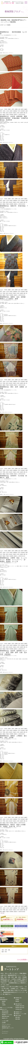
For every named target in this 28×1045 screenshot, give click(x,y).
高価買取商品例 (5, 1012)
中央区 (5, 109)
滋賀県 (21, 112)
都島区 (4, 114)
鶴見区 (15, 114)
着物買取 (4, 1001)
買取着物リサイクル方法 (7, 1014)
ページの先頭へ (22, 959)
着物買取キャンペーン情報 (20, 1013)
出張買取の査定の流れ (19, 1005)
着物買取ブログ (18, 1012)
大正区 (7, 111)
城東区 (25, 109)
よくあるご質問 (5, 1020)
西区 (25, 112)
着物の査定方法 (18, 1004)
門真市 (7, 114)
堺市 (1, 111)
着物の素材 (17, 1017)
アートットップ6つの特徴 (7, 1007)
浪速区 (14, 112)
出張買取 (17, 999)
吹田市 (22, 109)
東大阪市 (10, 112)
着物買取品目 (4, 999)
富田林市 (23, 111)
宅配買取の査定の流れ (19, 1007)
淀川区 (18, 112)
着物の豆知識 (18, 1015)
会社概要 (4, 1022)
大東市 (4, 111)
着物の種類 (17, 1019)
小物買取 (4, 1004)
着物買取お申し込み (6, 1026)
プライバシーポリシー (6, 1024)
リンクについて (5, 1031)
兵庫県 (16, 109)
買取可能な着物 (5, 1011)
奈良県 (11, 111)
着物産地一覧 (4, 1018)
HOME (3, 997)
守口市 (19, 111)
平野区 (4, 112)
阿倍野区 (11, 114)
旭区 (7, 112)
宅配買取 (15, 111)
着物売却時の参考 (5, 1016)
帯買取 (3, 1003)
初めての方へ (4, 1009)
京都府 (9, 109)
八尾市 (12, 109)
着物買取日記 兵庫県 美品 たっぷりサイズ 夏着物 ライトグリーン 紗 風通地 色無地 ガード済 (13, 559)
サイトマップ (4, 1033)
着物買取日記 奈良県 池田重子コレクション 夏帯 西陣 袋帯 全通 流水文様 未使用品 (13, 652)
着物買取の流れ (18, 997)
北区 (19, 109)
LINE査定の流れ (18, 1009)
